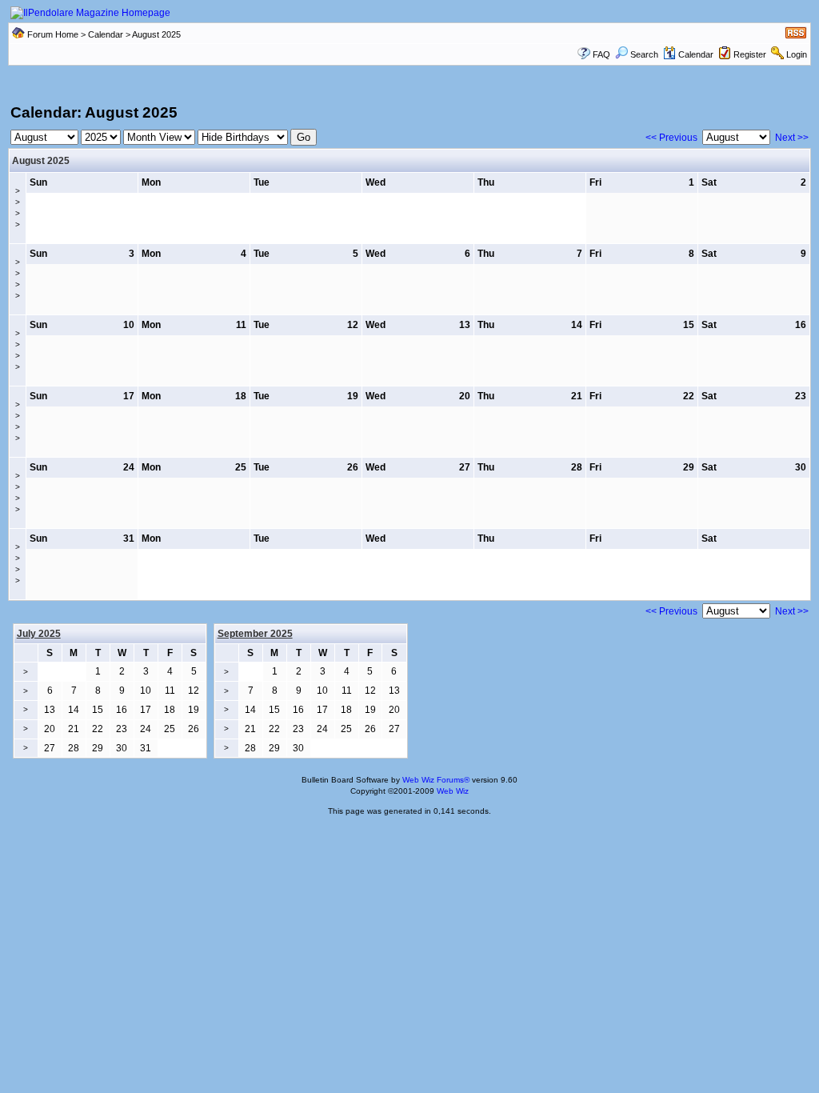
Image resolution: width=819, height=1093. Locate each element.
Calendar (105, 34)
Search (644, 54)
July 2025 (39, 633)
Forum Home (52, 34)
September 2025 (255, 633)
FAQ (601, 54)
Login (796, 54)
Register (749, 54)
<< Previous (671, 137)
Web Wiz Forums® (435, 779)
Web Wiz (453, 791)
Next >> (792, 137)
